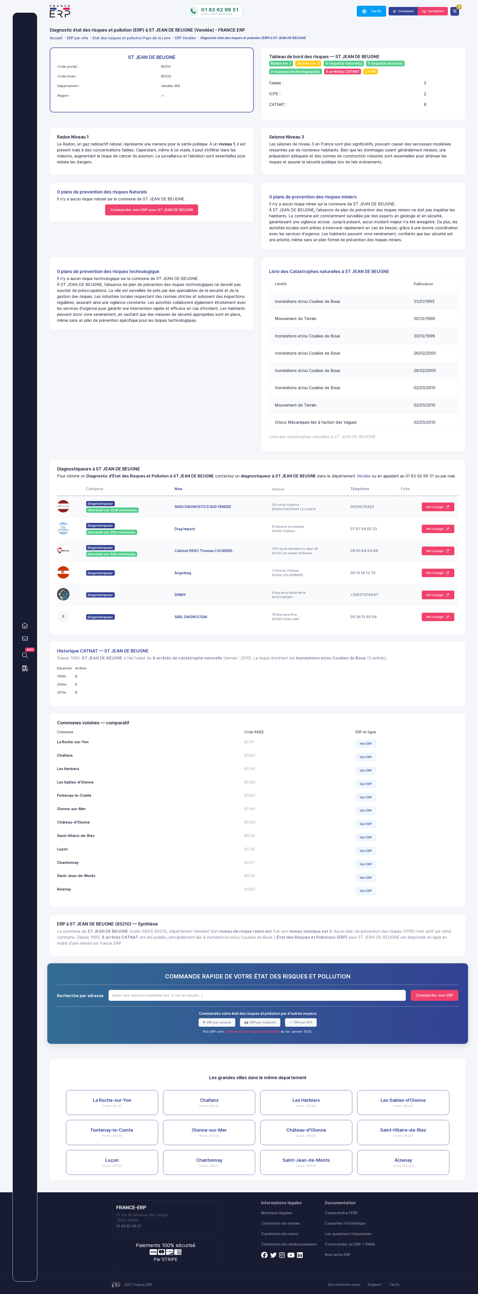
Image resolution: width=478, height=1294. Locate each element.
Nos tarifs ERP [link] (337, 1254)
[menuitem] (57, 38)
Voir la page (435, 507)
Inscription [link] (435, 11)
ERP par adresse (218, 1022)
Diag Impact (185, 529)
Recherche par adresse (80, 995)
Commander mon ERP (434, 995)
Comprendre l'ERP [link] (341, 1213)
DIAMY (180, 595)
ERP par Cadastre (262, 1022)
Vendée (363, 475)
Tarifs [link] (375, 11)
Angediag (183, 573)
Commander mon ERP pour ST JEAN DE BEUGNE (151, 210)
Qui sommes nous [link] (344, 1284)
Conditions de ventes (280, 1223)
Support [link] (374, 1284)
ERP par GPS (302, 1022)
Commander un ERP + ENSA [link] (350, 1244)
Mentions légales (276, 1213)
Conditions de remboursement (289, 1244)
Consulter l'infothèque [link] (345, 1223)
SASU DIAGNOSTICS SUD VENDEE (203, 507)
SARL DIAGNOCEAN (191, 617)
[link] (25, 625)
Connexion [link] (405, 11)
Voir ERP (366, 743)
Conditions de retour (280, 1234)
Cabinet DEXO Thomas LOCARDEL (204, 551)
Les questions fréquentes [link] (348, 1234)
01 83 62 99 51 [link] (128, 1226)
